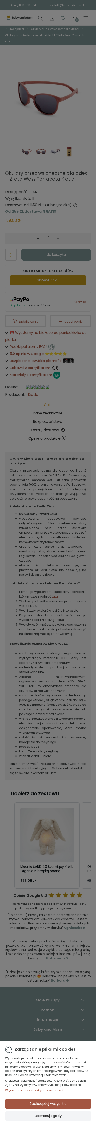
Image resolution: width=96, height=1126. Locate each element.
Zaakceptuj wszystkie (48, 1103)
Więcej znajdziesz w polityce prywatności (34, 1090)
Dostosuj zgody (48, 1115)
